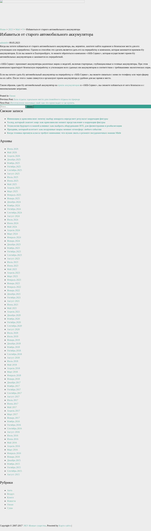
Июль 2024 (12, 219)
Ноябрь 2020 (13, 318)
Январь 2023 (13, 283)
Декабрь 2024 (14, 202)
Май (17, 29)
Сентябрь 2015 (14, 471)
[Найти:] (13, 106)
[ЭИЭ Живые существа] (42, 2)
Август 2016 (13, 432)
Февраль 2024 (14, 237)
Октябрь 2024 (14, 209)
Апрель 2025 (13, 188)
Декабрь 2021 (14, 294)
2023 (10, 29)
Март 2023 (12, 276)
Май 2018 (12, 364)
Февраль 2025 (14, 195)
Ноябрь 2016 (13, 421)
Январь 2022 (13, 290)
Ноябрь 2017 (13, 386)
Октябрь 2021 (14, 297)
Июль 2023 (12, 262)
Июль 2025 (12, 177)
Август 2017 (13, 396)
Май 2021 (12, 308)
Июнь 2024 (12, 223)
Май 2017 (12, 407)
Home (3, 29)
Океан (12, 96)
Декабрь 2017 (14, 382)
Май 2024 (12, 226)
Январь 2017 (13, 418)
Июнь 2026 (12, 149)
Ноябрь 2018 (13, 347)
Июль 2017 (12, 400)
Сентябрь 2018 (14, 354)
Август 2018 (13, 357)
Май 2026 (12, 152)
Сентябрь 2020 (14, 326)
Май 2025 (12, 184)
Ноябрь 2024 (13, 205)
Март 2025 (12, 191)
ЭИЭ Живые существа (34, 525)
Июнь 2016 (12, 439)
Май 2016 (12, 442)
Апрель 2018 (13, 368)
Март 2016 (12, 449)
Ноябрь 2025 (13, 163)
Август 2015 (13, 474)
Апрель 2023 (13, 272)
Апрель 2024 (13, 230)
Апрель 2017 (13, 410)
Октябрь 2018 (14, 350)
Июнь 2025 (12, 180)
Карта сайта (65, 525)
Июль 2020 (12, 333)
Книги (10, 497)
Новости (11, 501)
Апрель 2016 (13, 446)
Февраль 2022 (14, 287)
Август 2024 (13, 216)
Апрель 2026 (13, 156)
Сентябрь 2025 (14, 170)
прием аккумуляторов (69, 85)
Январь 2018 (13, 379)
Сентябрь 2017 (14, 393)
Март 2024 (12, 234)
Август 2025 (13, 173)
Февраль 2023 (14, 280)
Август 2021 (13, 301)
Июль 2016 (12, 435)
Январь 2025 (13, 198)
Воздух (10, 494)
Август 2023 (13, 258)
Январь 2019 (13, 340)
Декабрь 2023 (14, 244)
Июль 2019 (12, 336)
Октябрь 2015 (14, 467)
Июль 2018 (12, 361)
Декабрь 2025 (14, 159)
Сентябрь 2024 (14, 212)
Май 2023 (12, 269)
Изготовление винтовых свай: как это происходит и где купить (42, 103)
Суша (10, 508)
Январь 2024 (13, 241)
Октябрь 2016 (14, 425)
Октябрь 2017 (14, 389)
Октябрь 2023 (14, 251)
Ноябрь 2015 (13, 464)
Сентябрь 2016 (14, 428)
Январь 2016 (13, 457)
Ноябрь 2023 (13, 248)
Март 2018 (12, 372)
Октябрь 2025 (14, 166)
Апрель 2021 (13, 311)
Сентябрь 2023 (14, 255)
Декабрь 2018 (14, 343)
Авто (9, 490)
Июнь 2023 (12, 265)
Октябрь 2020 (14, 322)
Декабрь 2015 (14, 460)
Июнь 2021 (12, 304)
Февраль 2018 (14, 375)
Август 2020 (13, 329)
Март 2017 (12, 414)
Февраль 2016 (14, 453)
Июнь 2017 (12, 403)
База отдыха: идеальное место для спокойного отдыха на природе (47, 99)
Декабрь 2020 (14, 315)
